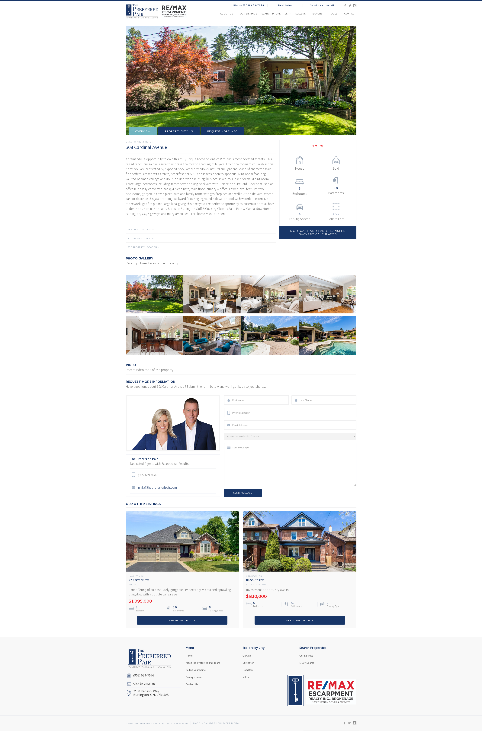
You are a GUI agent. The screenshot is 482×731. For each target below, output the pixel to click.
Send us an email (322, 5)
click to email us (144, 683)
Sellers (300, 13)
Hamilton (134, 576)
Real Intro (285, 5)
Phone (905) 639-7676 (248, 5)
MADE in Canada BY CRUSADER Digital (216, 723)
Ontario (131, 142)
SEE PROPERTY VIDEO (140, 239)
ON (143, 576)
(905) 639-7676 (143, 675)
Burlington (145, 142)
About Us (226, 13)
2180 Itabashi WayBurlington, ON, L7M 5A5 (151, 693)
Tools (333, 13)
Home (189, 655)
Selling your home (196, 670)
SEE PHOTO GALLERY (140, 230)
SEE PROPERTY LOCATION (142, 247)
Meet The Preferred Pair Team (203, 662)
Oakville (247, 655)
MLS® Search (306, 662)
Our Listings (248, 13)
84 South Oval (255, 580)
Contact (350, 13)
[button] (276, 13)
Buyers (318, 13)
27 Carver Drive (139, 580)
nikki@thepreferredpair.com (157, 487)
